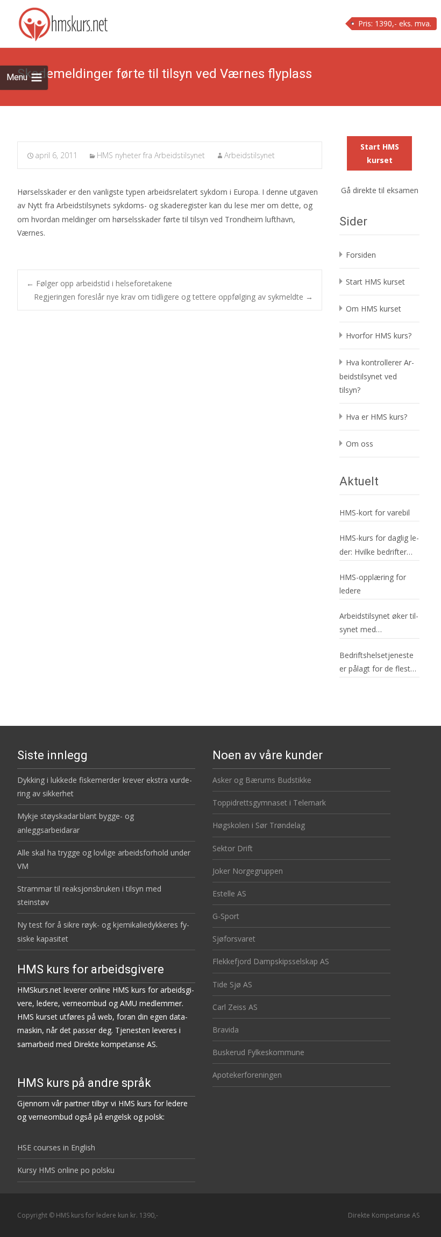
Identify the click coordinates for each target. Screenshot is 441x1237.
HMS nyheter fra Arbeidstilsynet (151, 155)
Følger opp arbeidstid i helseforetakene (99, 283)
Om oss (359, 444)
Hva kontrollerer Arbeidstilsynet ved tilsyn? (376, 375)
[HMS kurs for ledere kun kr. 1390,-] (54, 21)
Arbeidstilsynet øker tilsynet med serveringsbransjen (378, 623)
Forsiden (361, 255)
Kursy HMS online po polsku (66, 1170)
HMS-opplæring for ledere (372, 584)
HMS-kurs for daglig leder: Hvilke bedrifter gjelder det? (379, 545)
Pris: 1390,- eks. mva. (394, 23)
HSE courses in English (56, 1147)
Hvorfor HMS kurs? (378, 335)
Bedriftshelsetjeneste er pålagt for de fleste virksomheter (377, 662)
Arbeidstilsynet (249, 155)
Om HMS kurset (373, 308)
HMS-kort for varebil (374, 512)
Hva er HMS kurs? (376, 417)
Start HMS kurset (379, 153)
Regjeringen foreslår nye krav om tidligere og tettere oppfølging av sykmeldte (173, 297)
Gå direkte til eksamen (379, 190)
